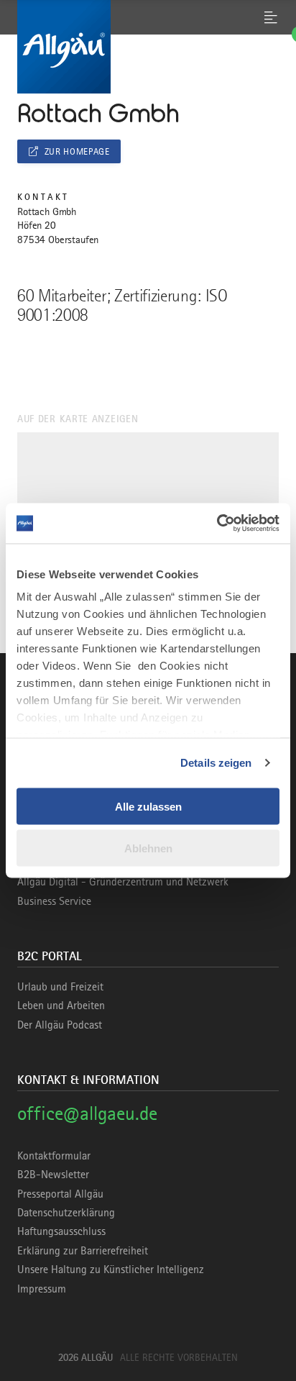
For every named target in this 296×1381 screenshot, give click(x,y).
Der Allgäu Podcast (59, 1024)
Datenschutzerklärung (66, 1212)
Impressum (41, 1288)
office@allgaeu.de (87, 1113)
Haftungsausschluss (61, 1231)
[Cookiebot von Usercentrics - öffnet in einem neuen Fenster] (216, 523)
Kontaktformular (54, 1155)
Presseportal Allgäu (60, 1194)
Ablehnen (148, 848)
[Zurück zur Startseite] (148, 47)
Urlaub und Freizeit (60, 986)
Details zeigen (215, 763)
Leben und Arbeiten (61, 1005)
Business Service (54, 901)
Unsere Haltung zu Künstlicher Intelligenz (110, 1269)
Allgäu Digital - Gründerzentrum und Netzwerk (122, 881)
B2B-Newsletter (53, 1174)
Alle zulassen (148, 806)
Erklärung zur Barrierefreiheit (82, 1250)
